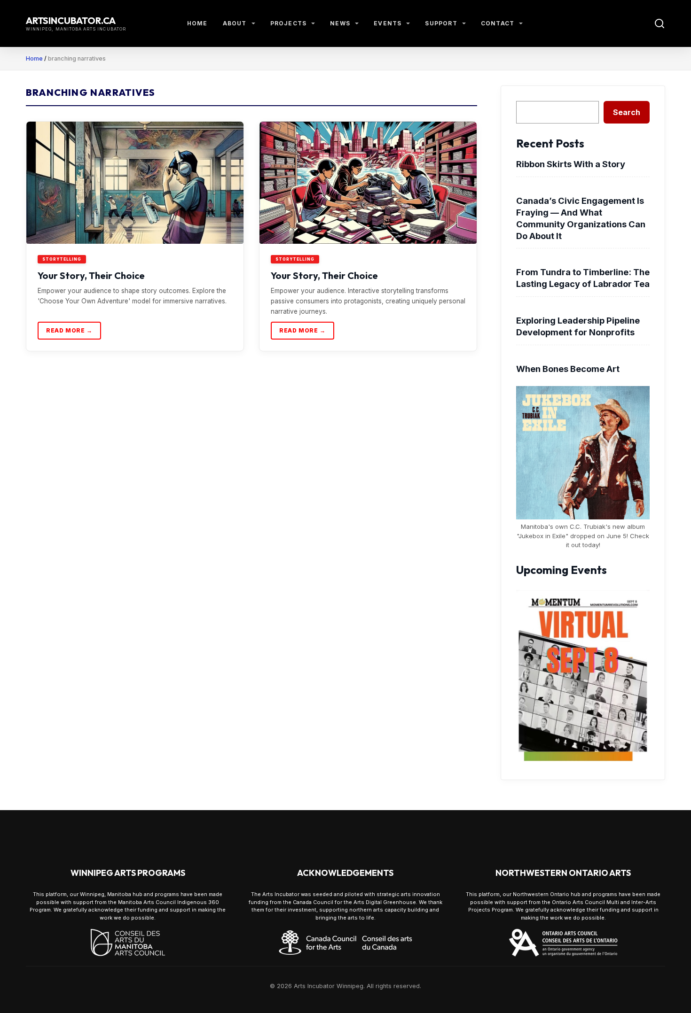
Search (626, 112)
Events (387, 23)
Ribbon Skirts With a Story (570, 164)
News (340, 23)
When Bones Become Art (568, 368)
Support (441, 23)
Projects (288, 23)
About (235, 23)
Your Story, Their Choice (91, 275)
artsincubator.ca (71, 20)
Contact (497, 23)
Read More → (69, 330)
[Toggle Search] (659, 23)
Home (197, 23)
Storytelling (61, 259)
